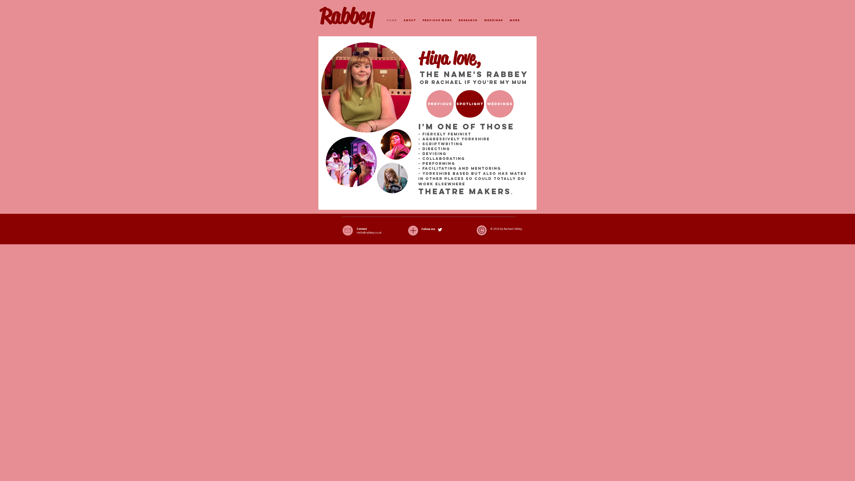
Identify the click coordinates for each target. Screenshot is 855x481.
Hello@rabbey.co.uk (369, 232)
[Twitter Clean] (440, 229)
